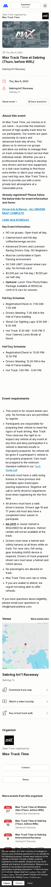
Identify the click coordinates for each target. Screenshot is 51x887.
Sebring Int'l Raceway (13, 69)
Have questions (38, 101)
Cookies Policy (35, 872)
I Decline (19, 883)
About (25, 779)
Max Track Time (11, 17)
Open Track (7, 14)
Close (30, 883)
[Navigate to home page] (5, 6)
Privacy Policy (8, 874)
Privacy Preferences (31, 877)
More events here (40, 618)
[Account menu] (45, 5)
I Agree (6, 883)
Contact (26, 767)
